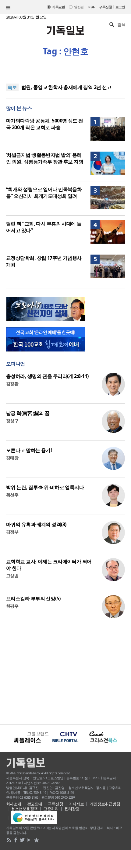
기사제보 (76, 804)
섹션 (8, 8)
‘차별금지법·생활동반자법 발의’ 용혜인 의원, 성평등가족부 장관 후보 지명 (44, 158)
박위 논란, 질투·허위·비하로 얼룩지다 (45, 487)
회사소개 (13, 804)
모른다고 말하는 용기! (29, 450)
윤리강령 (72, 808)
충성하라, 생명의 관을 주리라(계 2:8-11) (47, 376)
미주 (91, 7)
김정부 (12, 532)
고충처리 (50, 808)
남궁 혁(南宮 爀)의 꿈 (28, 413)
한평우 (12, 606)
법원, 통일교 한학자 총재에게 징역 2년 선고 (66, 87)
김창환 (12, 383)
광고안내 (34, 804)
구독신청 (105, 7)
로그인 (120, 7)
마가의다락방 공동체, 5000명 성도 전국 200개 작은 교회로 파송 (44, 124)
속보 (12, 87)
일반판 (78, 7)
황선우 (12, 495)
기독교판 (58, 7)
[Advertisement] (65, 676)
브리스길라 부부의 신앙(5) (33, 598)
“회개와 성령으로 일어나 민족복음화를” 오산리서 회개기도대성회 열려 (44, 192)
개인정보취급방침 (105, 804)
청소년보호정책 (24, 808)
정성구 (12, 420)
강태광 (12, 458)
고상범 (12, 575)
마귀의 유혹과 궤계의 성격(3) (36, 524)
